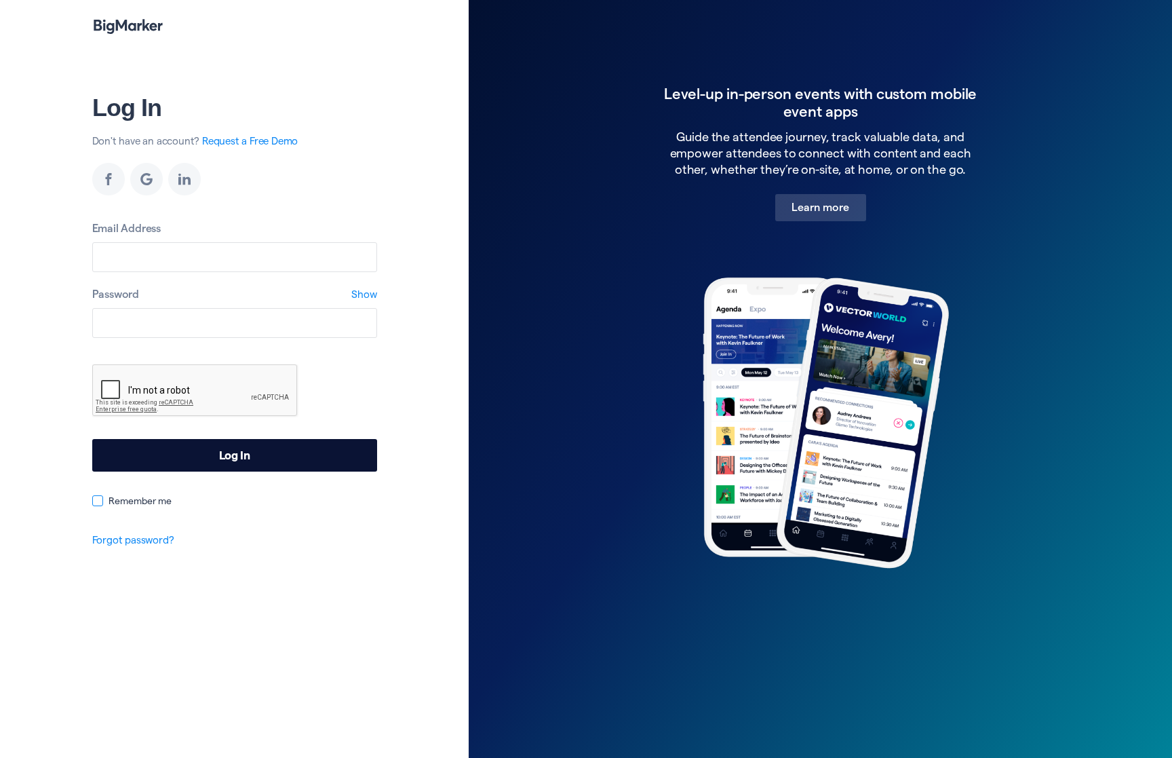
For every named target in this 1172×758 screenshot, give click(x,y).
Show (363, 294)
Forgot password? (133, 540)
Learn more (821, 207)
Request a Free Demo (250, 141)
